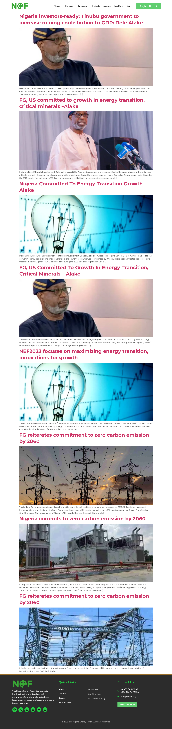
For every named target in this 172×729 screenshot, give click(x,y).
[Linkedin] (33, 709)
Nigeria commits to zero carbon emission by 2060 (82, 519)
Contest (69, 6)
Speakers (82, 6)
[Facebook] (14, 709)
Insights (117, 6)
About (57, 6)
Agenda (107, 6)
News (129, 6)
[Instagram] (26, 709)
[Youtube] (39, 709)
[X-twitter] (20, 709)
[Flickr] (45, 709)
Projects (96, 6)
